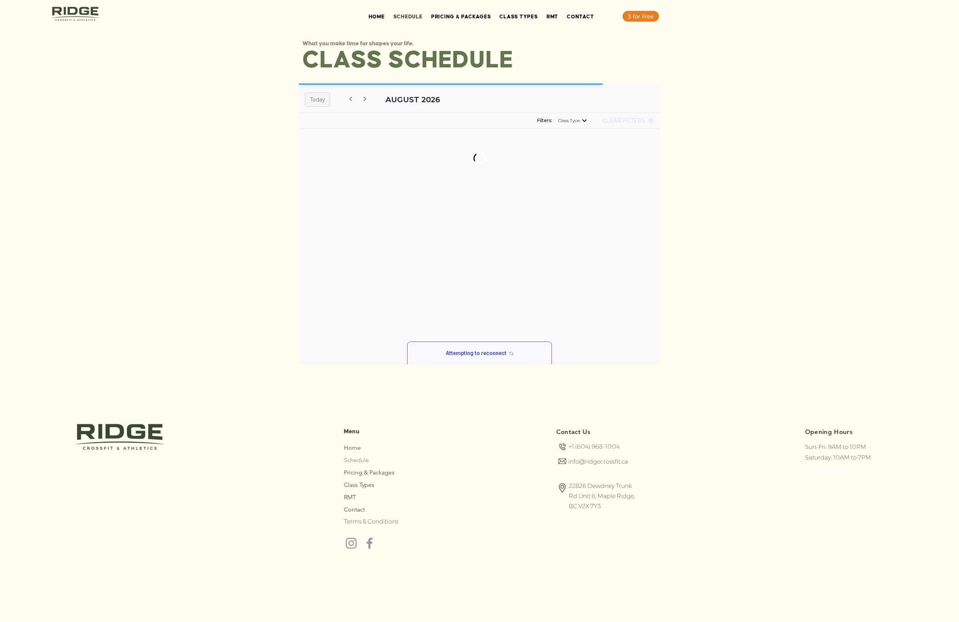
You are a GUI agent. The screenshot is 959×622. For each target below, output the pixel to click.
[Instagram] (351, 543)
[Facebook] (369, 543)
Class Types (359, 484)
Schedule (356, 460)
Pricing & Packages (369, 472)
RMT (350, 497)
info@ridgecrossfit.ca (598, 461)
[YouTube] (836, 472)
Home (352, 447)
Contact (354, 509)
